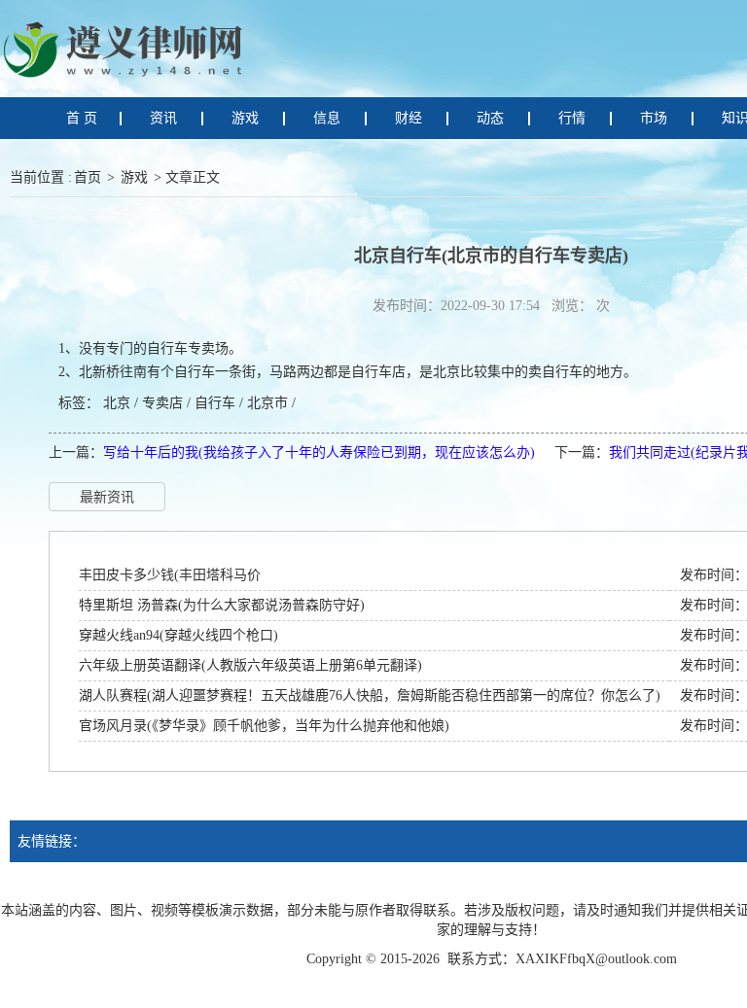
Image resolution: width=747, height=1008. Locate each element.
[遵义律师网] (126, 48)
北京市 (267, 403)
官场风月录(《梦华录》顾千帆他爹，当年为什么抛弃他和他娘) (264, 725)
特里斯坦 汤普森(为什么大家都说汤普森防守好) (222, 605)
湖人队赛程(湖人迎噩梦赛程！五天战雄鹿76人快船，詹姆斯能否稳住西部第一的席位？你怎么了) (369, 695)
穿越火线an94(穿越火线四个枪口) (178, 635)
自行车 (215, 403)
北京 (116, 403)
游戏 (134, 177)
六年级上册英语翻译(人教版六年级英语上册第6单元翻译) (250, 665)
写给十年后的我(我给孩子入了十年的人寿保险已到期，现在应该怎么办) (319, 452)
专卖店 (162, 403)
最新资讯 (107, 497)
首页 (87, 177)
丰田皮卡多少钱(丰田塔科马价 (170, 575)
